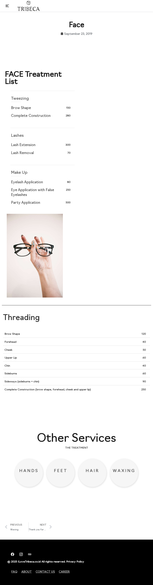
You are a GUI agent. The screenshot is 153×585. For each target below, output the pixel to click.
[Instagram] (20, 554)
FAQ (14, 571)
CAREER (64, 571)
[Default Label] (28, 554)
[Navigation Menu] (7, 6)
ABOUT (26, 571)
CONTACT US (45, 571)
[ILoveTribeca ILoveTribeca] (28, 6)
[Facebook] (11, 554)
